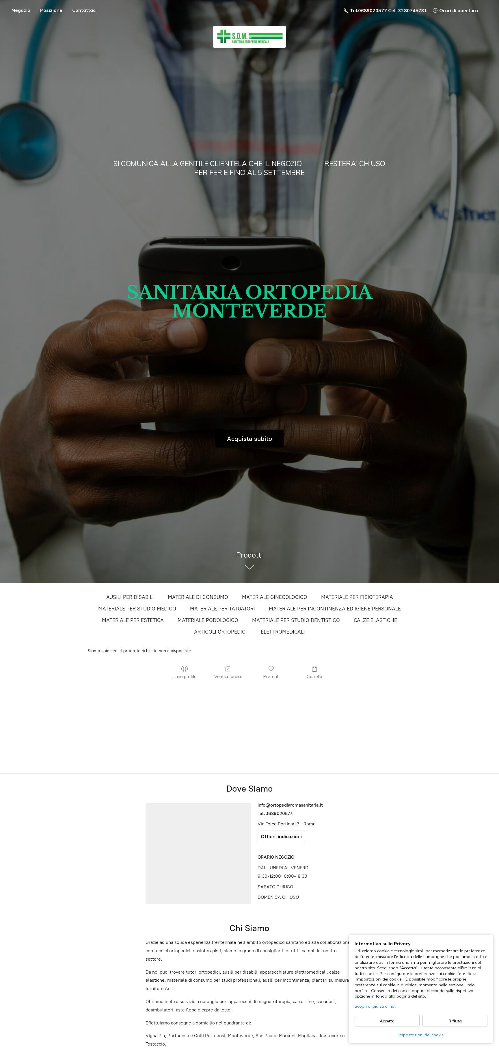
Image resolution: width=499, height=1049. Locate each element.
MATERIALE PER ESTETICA (133, 620)
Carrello (314, 676)
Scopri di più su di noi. (375, 1006)
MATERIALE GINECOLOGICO (274, 597)
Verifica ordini (228, 676)
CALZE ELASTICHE (375, 620)
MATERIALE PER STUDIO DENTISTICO (296, 620)
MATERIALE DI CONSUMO (198, 597)
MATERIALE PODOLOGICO (208, 620)
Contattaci (84, 10)
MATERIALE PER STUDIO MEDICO (137, 609)
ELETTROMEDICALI (283, 632)
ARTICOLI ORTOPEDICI (220, 632)
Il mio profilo (184, 676)
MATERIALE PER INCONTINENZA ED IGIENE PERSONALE (335, 609)
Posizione (51, 10)
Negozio (21, 10)
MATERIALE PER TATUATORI (222, 609)
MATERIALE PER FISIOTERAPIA (357, 597)
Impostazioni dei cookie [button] (421, 1034)
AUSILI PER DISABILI (130, 597)
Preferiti (271, 676)
